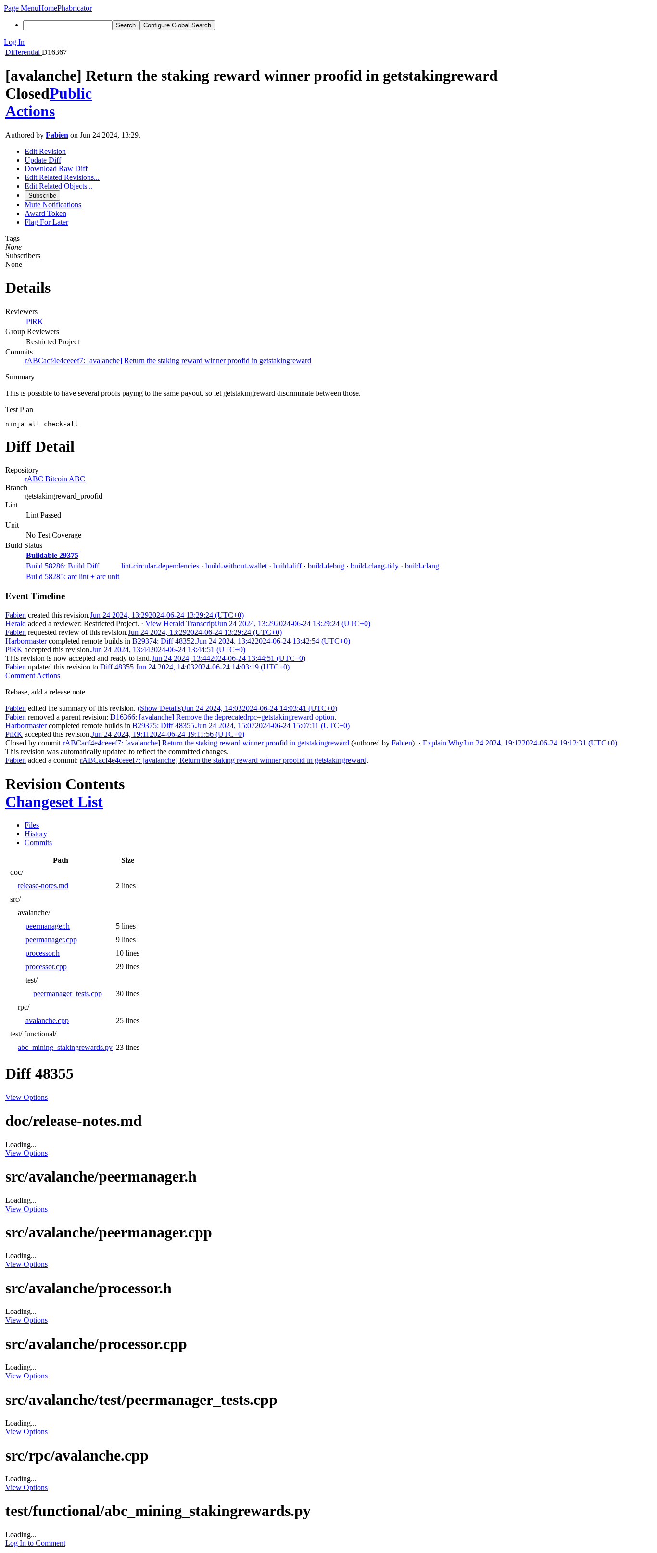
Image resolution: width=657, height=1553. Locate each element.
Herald (15, 623)
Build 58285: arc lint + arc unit (72, 576)
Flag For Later (46, 222)
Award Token (45, 213)
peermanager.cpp (51, 939)
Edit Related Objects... (59, 186)
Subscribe (42, 195)
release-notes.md (43, 886)
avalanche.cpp (47, 1020)
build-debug (326, 566)
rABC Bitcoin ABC (55, 479)
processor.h (42, 953)
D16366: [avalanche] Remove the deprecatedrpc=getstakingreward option (222, 717)
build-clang (422, 566)
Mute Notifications (53, 205)
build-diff (287, 566)
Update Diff (43, 160)
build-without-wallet (236, 566)
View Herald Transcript (180, 623)
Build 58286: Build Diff (62, 566)
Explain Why (443, 743)
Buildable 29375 (52, 555)
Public (71, 93)
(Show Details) (160, 708)
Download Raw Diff (56, 168)
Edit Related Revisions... (62, 177)
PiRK (34, 321)
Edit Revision (45, 151)
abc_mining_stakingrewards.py (65, 1047)
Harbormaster (26, 641)
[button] (21, 8)
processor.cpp (46, 966)
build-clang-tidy (375, 566)
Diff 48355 (117, 667)
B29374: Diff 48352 (163, 641)
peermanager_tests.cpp (67, 993)
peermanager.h (47, 926)
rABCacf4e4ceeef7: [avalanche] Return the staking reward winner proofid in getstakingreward (168, 360)
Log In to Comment (35, 1543)
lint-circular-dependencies (160, 566)
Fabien (57, 135)
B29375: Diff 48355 (163, 725)
